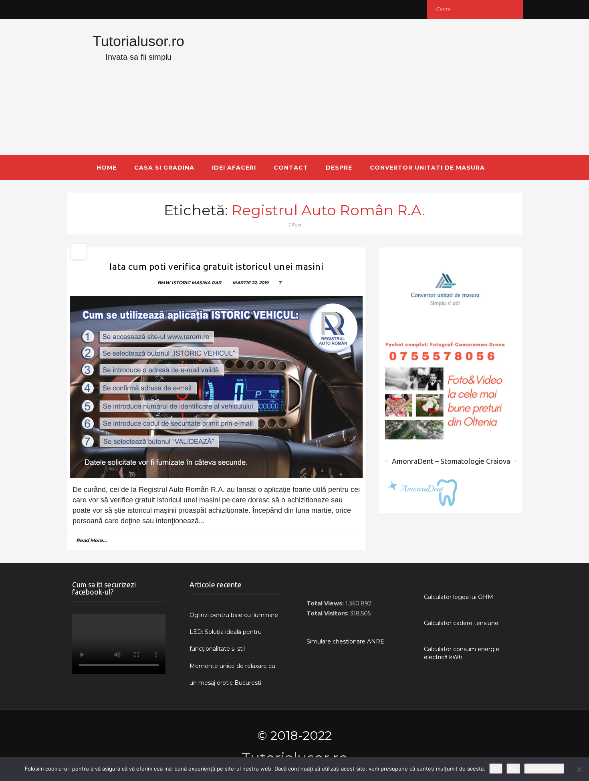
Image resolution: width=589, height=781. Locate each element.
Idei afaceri (234, 167)
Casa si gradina (164, 167)
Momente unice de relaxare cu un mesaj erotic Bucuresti (232, 674)
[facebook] (75, 9)
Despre (339, 167)
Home (107, 167)
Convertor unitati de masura (427, 167)
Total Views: (326, 603)
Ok (495, 768)
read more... (91, 540)
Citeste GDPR (544, 768)
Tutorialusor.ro (138, 41)
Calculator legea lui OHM (458, 597)
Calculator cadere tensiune (461, 623)
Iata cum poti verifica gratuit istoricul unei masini (216, 266)
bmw (163, 282)
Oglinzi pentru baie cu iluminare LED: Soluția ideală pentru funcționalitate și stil (234, 631)
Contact (291, 167)
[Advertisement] (372, 87)
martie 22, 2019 (250, 282)
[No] (579, 769)
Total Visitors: (328, 613)
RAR (216, 282)
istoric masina (190, 282)
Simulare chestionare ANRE (345, 641)
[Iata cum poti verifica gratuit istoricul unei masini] (216, 387)
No (513, 768)
